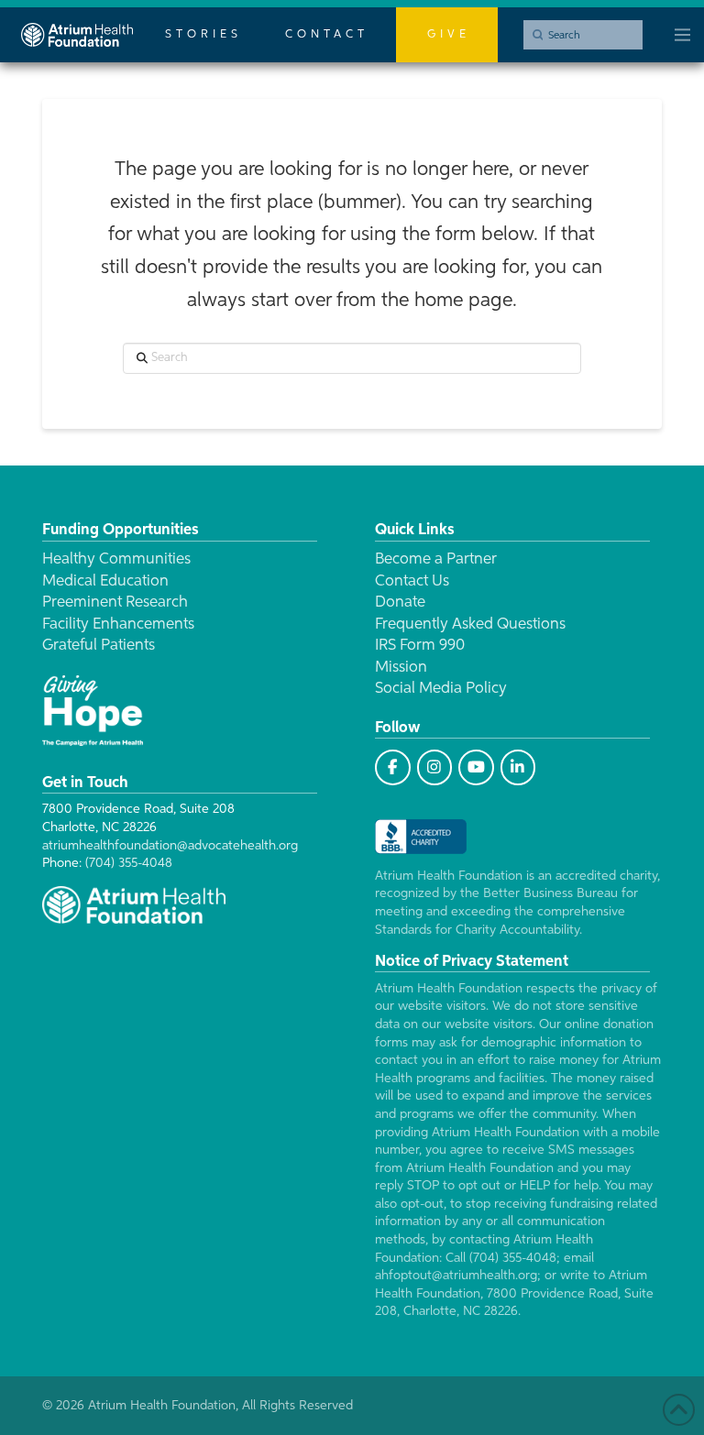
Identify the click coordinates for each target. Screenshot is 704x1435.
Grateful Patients (98, 645)
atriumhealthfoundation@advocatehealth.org (170, 845)
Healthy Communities (116, 559)
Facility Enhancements (118, 624)
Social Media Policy (441, 688)
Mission (401, 667)
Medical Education (105, 581)
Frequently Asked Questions (470, 624)
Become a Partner (436, 559)
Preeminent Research (115, 602)
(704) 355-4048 (128, 863)
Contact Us (412, 581)
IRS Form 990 (420, 645)
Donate (400, 602)
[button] (683, 34)
